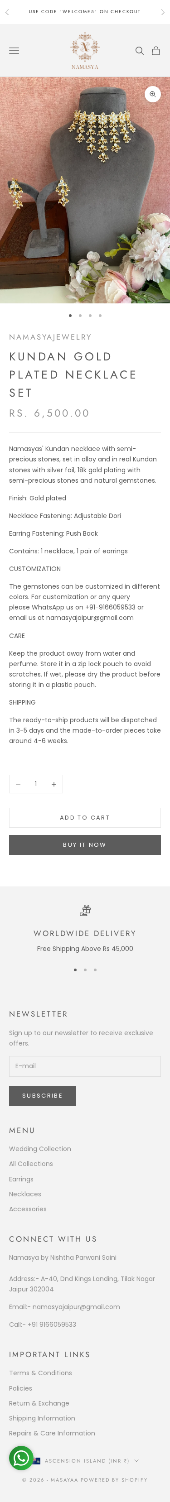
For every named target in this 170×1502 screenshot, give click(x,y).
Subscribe (42, 1095)
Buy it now (85, 844)
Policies (20, 1388)
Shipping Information (42, 1418)
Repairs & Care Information (52, 1433)
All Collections (31, 1163)
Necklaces (25, 1194)
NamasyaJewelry (50, 336)
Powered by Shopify (114, 1479)
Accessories (28, 1209)
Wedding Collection (40, 1148)
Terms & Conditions (40, 1372)
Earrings (21, 1179)
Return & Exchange (39, 1403)
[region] (85, 929)
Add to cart (85, 817)
